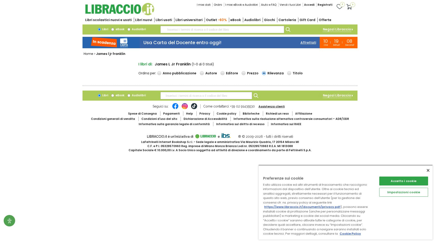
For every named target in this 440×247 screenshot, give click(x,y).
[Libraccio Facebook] (175, 108)
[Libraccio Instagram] (185, 108)
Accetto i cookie (403, 181)
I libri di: (145, 64)
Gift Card (307, 20)
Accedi (309, 5)
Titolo (298, 73)
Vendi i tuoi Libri (290, 5)
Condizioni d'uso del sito (159, 119)
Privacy (204, 113)
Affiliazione (303, 113)
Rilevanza (275, 73)
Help (189, 113)
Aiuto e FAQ (268, 5)
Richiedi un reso (277, 113)
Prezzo (252, 73)
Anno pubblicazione (179, 73)
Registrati (325, 5)
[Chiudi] (428, 170)
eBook (235, 20)
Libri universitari (189, 20)
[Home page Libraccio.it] (119, 14)
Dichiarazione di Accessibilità (205, 119)
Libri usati (164, 20)
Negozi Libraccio (337, 29)
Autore (211, 73)
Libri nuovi (143, 20)
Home (88, 53)
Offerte (325, 20)
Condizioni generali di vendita (113, 119)
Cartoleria (287, 20)
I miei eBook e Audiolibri (241, 5)
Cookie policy (226, 113)
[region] (345, 202)
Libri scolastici (108, 20)
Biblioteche (251, 113)
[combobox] (222, 29)
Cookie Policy (350, 233)
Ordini (218, 5)
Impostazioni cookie (403, 192)
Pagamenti (171, 113)
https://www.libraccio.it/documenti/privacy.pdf (302, 207)
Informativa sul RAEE (286, 124)
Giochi (269, 20)
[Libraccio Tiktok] (194, 108)
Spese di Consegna (142, 113)
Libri (105, 29)
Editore (232, 73)
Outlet (216, 20)
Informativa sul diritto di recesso (240, 124)
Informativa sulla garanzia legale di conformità (174, 124)
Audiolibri (252, 20)
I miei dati (204, 5)
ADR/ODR (291, 119)
